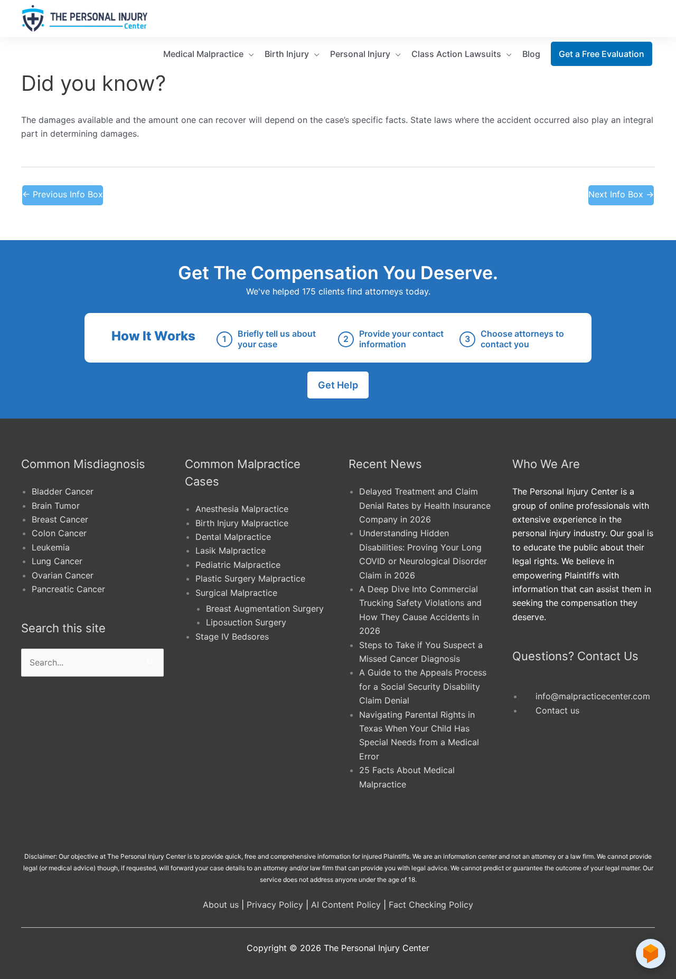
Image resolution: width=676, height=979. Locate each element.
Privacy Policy (275, 904)
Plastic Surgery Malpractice (250, 578)
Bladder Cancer (62, 491)
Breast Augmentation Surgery (265, 608)
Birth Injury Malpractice (241, 523)
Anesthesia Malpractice (241, 508)
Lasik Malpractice (230, 550)
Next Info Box (621, 194)
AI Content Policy (346, 904)
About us (221, 904)
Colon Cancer (59, 533)
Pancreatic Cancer (68, 589)
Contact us (557, 710)
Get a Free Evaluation (601, 54)
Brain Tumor (56, 505)
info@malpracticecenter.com (593, 696)
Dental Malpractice (233, 536)
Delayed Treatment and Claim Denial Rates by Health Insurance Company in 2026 (425, 505)
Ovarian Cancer (62, 575)
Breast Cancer (60, 519)
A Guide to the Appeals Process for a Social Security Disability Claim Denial (422, 686)
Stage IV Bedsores (232, 636)
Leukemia (51, 547)
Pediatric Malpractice (237, 564)
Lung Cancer (57, 561)
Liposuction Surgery (246, 622)
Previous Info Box (62, 194)
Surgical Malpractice (236, 592)
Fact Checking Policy (431, 904)
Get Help (338, 385)
